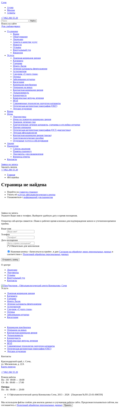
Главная (11, 174)
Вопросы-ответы (21, 156)
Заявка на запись (9, 164)
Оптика (17, 76)
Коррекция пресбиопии (25, 84)
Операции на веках (22, 87)
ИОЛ (15, 100)
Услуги (10, 55)
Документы (13, 272)
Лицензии (18, 39)
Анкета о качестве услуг (25, 42)
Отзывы (17, 47)
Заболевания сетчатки (24, 79)
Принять (68, 405)
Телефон (5, 234)
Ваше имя (6, 228)
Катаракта (18, 60)
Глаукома (17, 63)
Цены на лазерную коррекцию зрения (32, 119)
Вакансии (18, 52)
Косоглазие (18, 82)
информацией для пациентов (38, 197)
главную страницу (28, 192)
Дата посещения (9, 240)
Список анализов (21, 148)
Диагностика (19, 116)
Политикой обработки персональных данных (46, 254)
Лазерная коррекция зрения (27, 58)
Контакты (12, 159)
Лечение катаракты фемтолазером (30, 68)
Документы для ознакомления (28, 154)
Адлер (10, 7)
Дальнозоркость (21, 92)
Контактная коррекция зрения (28, 90)
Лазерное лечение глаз (24, 122)
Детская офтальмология (25, 132)
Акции (10, 143)
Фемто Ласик (19, 66)
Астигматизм (19, 71)
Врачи (16, 34)
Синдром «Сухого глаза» (25, 74)
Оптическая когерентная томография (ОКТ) (35, 106)
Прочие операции (22, 127)
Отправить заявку (10, 260)
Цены (10, 114)
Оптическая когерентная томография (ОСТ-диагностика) (42, 130)
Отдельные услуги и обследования (30, 140)
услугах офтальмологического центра (36, 194)
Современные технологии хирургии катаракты (37, 103)
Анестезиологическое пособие (28, 138)
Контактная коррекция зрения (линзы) (32, 135)
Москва (11, 10)
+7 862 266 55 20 (9, 18)
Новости (17, 44)
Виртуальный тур (22, 50)
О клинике (12, 31)
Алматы (11, 13)
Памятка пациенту (22, 151)
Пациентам (12, 146)
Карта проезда (8, 366)
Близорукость (20, 95)
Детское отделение (22, 108)
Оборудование (20, 36)
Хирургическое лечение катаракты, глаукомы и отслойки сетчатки (46, 124)
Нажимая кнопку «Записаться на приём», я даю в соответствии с (60, 253)
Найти (33, 21)
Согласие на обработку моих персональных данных (85, 251)
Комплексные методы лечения (28, 98)
